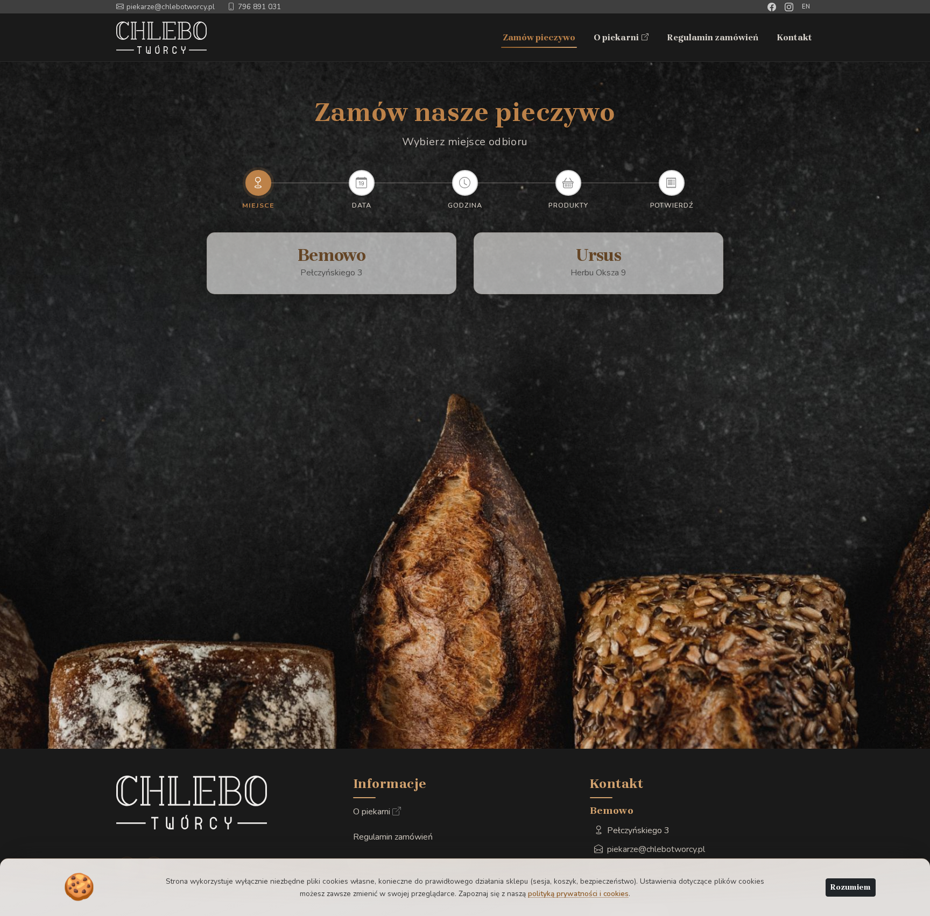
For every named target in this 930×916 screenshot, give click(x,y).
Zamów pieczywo (539, 37)
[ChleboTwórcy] (163, 38)
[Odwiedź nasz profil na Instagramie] (789, 7)
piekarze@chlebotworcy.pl (170, 7)
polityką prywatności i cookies (578, 894)
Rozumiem (850, 887)
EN (806, 7)
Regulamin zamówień (712, 37)
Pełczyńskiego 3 (637, 830)
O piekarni (621, 38)
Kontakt (794, 37)
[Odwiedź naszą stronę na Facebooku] (771, 7)
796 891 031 (259, 7)
